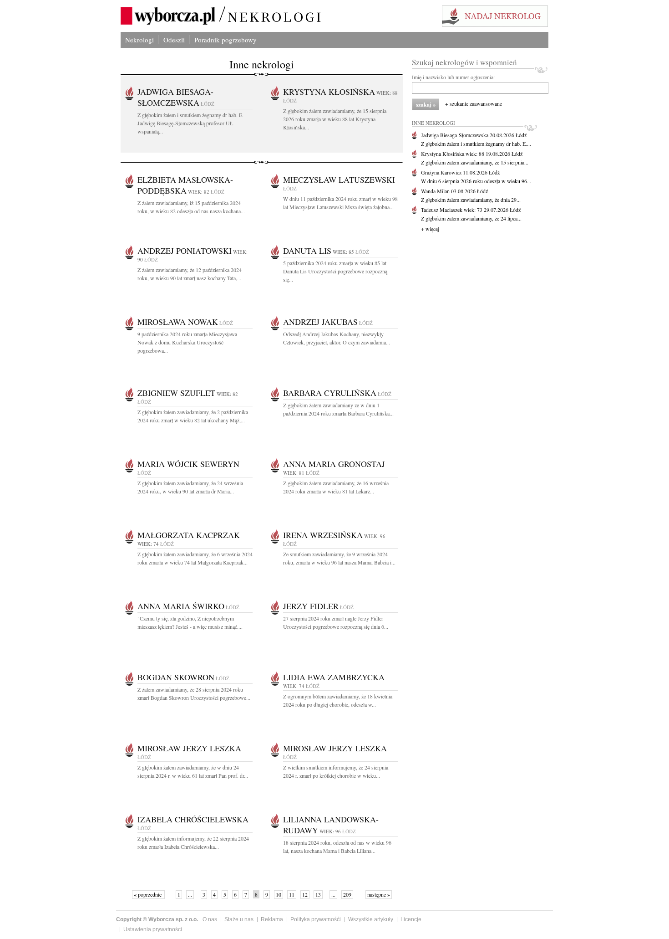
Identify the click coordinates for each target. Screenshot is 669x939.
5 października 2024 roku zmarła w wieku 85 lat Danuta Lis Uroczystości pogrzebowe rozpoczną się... (335, 271)
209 (347, 894)
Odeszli (174, 39)
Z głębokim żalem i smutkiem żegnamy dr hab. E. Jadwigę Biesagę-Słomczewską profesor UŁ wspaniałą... (190, 123)
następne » (378, 894)
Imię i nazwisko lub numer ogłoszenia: (453, 77)
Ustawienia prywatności (152, 929)
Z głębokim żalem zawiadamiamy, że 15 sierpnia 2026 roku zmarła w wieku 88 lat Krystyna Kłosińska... (334, 119)
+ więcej (430, 228)
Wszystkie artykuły (370, 919)
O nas (210, 919)
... (190, 894)
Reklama (272, 919)
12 (305, 894)
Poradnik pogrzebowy (225, 39)
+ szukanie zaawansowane (473, 103)
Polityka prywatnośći (315, 919)
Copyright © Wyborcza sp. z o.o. (157, 919)
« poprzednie (148, 894)
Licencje (410, 919)
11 (291, 894)
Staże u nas (238, 919)
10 (278, 894)
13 (318, 894)
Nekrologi (139, 39)
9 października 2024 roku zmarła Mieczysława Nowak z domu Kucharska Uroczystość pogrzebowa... (187, 342)
